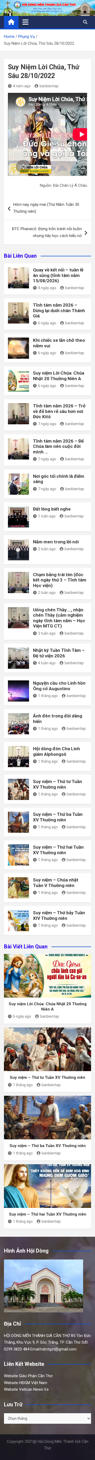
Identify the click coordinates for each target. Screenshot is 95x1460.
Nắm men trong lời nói (56, 541)
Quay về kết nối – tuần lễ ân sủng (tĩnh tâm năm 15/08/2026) (58, 275)
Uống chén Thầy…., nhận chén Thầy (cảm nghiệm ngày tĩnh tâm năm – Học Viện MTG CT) (59, 618)
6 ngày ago (47, 323)
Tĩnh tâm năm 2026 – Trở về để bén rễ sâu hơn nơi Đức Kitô (59, 411)
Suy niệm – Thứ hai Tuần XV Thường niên (58, 849)
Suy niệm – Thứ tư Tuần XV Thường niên (57, 784)
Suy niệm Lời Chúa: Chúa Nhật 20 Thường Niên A (58, 375)
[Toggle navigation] (25, 22)
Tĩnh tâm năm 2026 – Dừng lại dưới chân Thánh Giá (59, 310)
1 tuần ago (47, 516)
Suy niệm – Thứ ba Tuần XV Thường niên (58, 817)
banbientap (49, 86)
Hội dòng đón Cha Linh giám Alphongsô (56, 751)
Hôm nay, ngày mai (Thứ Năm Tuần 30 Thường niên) (46, 208)
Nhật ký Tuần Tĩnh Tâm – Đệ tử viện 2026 (59, 653)
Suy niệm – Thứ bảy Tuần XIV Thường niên (59, 915)
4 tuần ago (47, 663)
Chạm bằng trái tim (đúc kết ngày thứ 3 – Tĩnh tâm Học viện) (59, 580)
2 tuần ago (47, 549)
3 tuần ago (47, 633)
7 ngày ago (47, 424)
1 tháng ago (48, 696)
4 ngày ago (47, 288)
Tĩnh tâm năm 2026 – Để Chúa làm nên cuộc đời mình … (58, 446)
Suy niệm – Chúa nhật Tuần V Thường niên (55, 882)
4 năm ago (22, 86)
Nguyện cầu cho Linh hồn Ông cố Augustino (59, 685)
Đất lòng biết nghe (52, 509)
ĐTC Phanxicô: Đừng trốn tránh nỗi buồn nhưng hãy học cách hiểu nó (47, 232)
